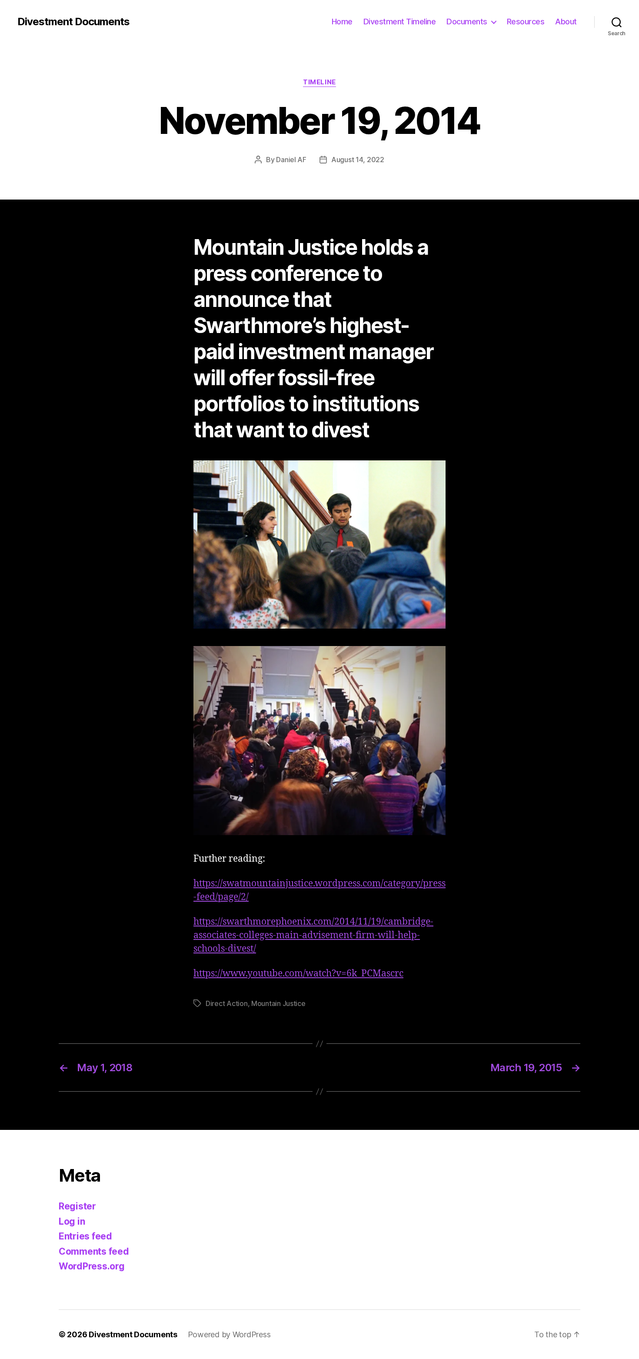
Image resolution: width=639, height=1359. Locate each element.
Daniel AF (291, 159)
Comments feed (94, 1251)
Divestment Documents (73, 22)
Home (342, 21)
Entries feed (85, 1236)
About (566, 21)
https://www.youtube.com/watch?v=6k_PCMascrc (298, 973)
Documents (466, 21)
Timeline (319, 82)
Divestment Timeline (399, 21)
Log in (72, 1221)
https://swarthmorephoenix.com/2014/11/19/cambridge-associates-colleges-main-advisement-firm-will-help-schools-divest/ (313, 935)
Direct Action (227, 1003)
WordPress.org (92, 1266)
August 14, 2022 (357, 159)
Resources (526, 21)
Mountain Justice (278, 1003)
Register (77, 1206)
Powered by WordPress (229, 1334)
